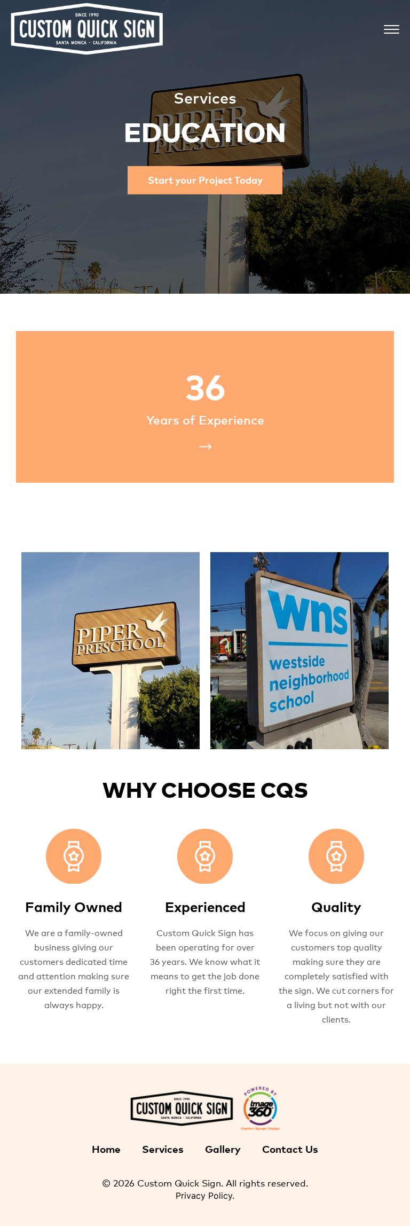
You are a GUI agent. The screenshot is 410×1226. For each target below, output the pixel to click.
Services (163, 1148)
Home (106, 1148)
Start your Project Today (205, 179)
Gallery (223, 1148)
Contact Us (290, 1148)
